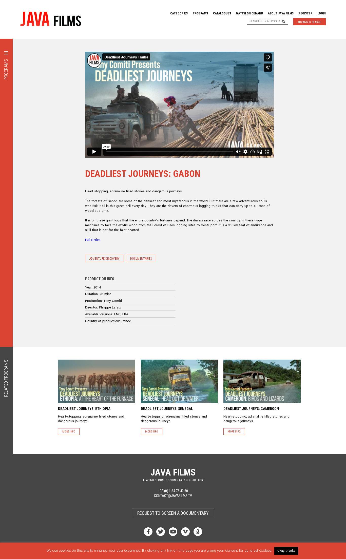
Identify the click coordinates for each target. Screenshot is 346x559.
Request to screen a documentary (173, 513)
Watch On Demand (249, 13)
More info (68, 431)
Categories (179, 13)
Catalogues (222, 13)
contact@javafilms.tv (173, 496)
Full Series (93, 239)
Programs (200, 13)
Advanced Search (309, 22)
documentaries (141, 258)
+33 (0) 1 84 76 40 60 (173, 491)
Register (305, 13)
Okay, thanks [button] (286, 551)
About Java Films (281, 13)
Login (321, 13)
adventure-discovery (104, 258)
